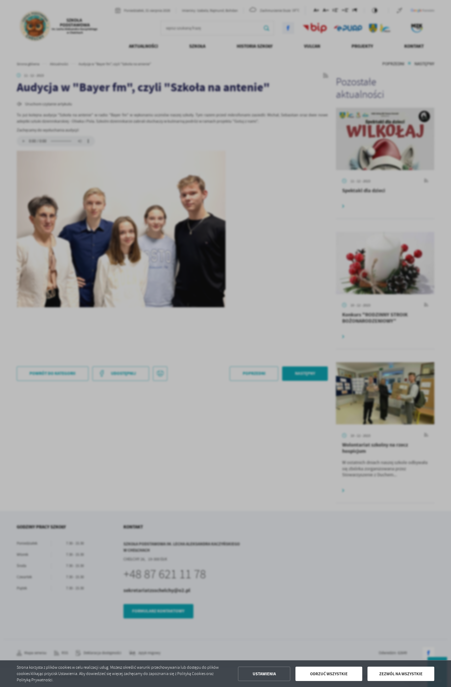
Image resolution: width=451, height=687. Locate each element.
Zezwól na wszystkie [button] (401, 674)
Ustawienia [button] (264, 674)
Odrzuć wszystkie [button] (329, 674)
